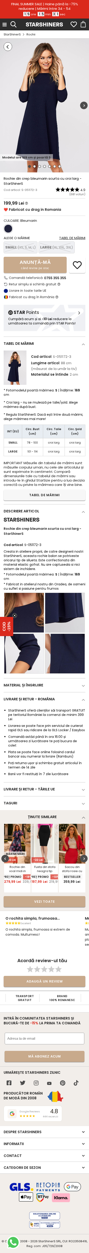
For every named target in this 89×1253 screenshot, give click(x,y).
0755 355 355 (55, 278)
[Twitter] (22, 1083)
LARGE (56, 247)
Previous (5, 858)
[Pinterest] (62, 1083)
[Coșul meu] (82, 24)
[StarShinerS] (21, 523)
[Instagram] (36, 1083)
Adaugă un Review (44, 981)
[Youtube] (49, 1084)
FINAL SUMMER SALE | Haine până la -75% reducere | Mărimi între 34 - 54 (44, 6)
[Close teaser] (14, 615)
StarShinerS (12, 34)
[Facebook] (9, 1083)
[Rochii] (8, 46)
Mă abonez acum (44, 1056)
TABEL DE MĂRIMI (44, 495)
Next (83, 105)
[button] (6, 626)
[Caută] (13, 23)
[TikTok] (76, 1083)
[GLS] (22, 1190)
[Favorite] (74, 24)
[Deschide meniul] (4, 24)
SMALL (20, 247)
